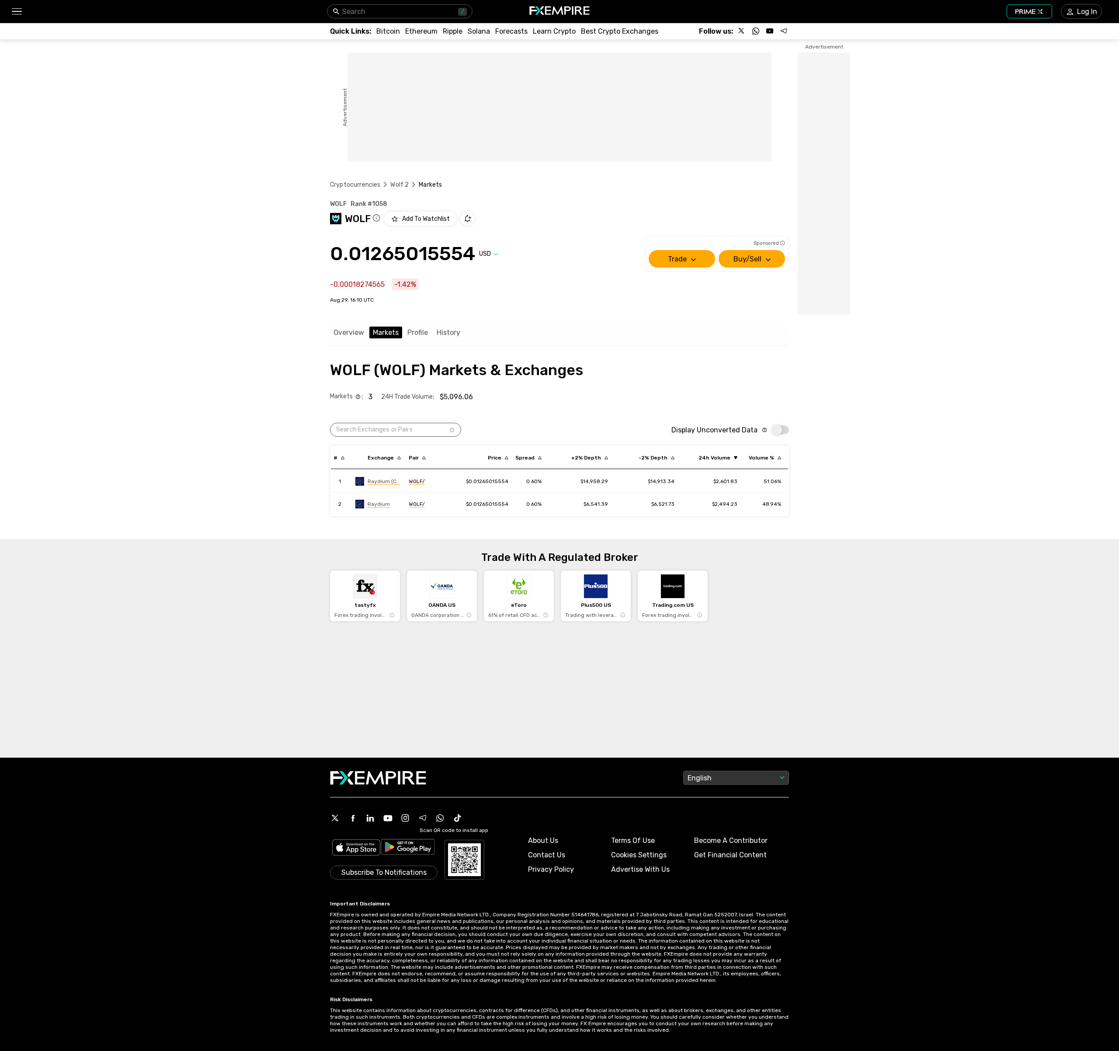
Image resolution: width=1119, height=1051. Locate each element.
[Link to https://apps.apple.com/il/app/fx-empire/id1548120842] (356, 848)
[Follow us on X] (742, 31)
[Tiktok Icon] (457, 818)
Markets (386, 332)
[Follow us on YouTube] (770, 31)
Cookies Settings (639, 855)
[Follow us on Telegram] (783, 31)
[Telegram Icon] (422, 818)
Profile (417, 332)
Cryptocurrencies (355, 184)
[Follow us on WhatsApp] (756, 31)
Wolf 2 (399, 184)
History (448, 332)
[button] (16, 11)
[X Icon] (335, 818)
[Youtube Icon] (387, 818)
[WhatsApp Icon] (440, 818)
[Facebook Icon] (353, 818)
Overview (349, 332)
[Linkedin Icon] (370, 818)
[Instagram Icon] (405, 818)
